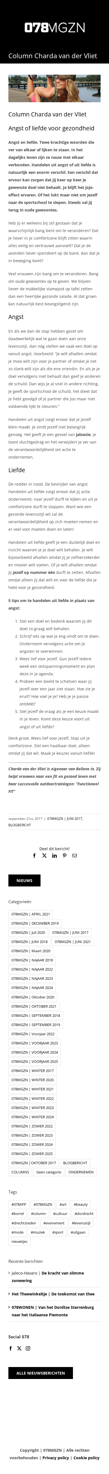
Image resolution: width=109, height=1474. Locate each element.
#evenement (54, 1223)
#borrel (17, 1213)
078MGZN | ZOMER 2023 (32, 1135)
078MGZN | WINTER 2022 (32, 1098)
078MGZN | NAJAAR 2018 (32, 960)
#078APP (18, 1204)
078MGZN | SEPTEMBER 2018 (35, 1015)
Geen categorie (48, 1172)
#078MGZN (43, 1204)
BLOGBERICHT (19, 825)
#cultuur (60, 1213)
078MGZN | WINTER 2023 (32, 1107)
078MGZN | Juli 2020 (28, 932)
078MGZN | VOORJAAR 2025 (34, 1061)
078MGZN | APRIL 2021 (30, 914)
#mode (17, 1232)
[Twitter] (19, 1348)
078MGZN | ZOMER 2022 (32, 1126)
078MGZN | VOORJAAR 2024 (34, 1052)
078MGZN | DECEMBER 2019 (35, 923)
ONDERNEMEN (81, 1172)
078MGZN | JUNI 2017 (64, 818)
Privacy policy (55, 1457)
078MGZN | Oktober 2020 (32, 997)
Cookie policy (86, 1457)
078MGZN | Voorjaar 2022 (32, 1034)
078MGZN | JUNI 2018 (29, 941)
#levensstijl (81, 1223)
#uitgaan (78, 1232)
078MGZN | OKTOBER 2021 (33, 1006)
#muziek (38, 1232)
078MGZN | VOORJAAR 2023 (34, 1043)
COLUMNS (20, 1172)
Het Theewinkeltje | (53, 1294)
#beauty (81, 1204)
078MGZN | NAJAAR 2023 (32, 978)
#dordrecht (84, 1213)
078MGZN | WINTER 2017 (32, 1070)
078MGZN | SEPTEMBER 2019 (35, 1024)
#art (63, 1204)
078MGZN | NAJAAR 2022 (32, 969)
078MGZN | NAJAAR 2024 (32, 987)
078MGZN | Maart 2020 (30, 951)
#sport (57, 1232)
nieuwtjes (19, 1241)
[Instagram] (28, 1348)
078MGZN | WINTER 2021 (32, 1089)
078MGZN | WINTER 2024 (32, 1117)
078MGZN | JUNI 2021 (73, 941)
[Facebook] (10, 1348)
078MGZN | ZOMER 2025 (32, 1153)
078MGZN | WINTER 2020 (32, 1080)
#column (38, 1213)
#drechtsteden (23, 1223)
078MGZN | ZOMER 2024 (32, 1144)
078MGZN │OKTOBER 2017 (33, 1163)
